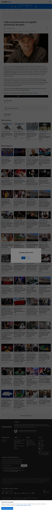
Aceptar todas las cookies (7, 508)
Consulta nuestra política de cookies (23, 505)
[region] (26, 505)
